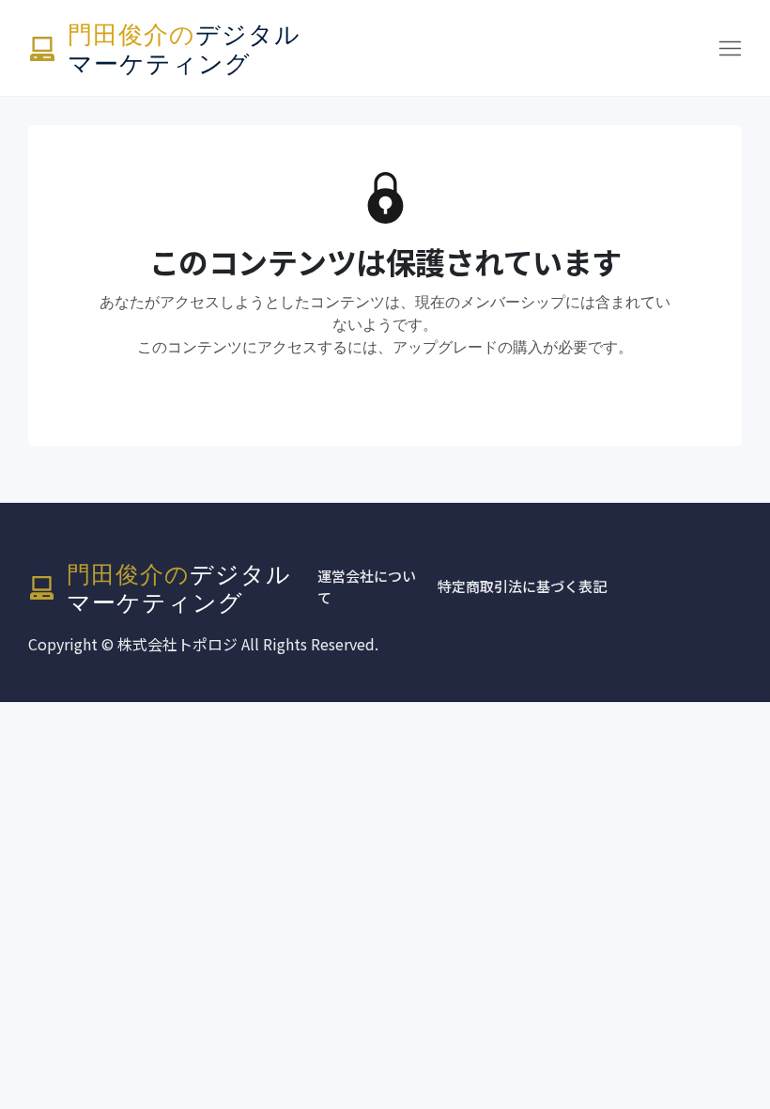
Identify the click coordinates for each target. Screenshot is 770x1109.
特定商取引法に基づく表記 (522, 586)
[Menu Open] (537, 48)
